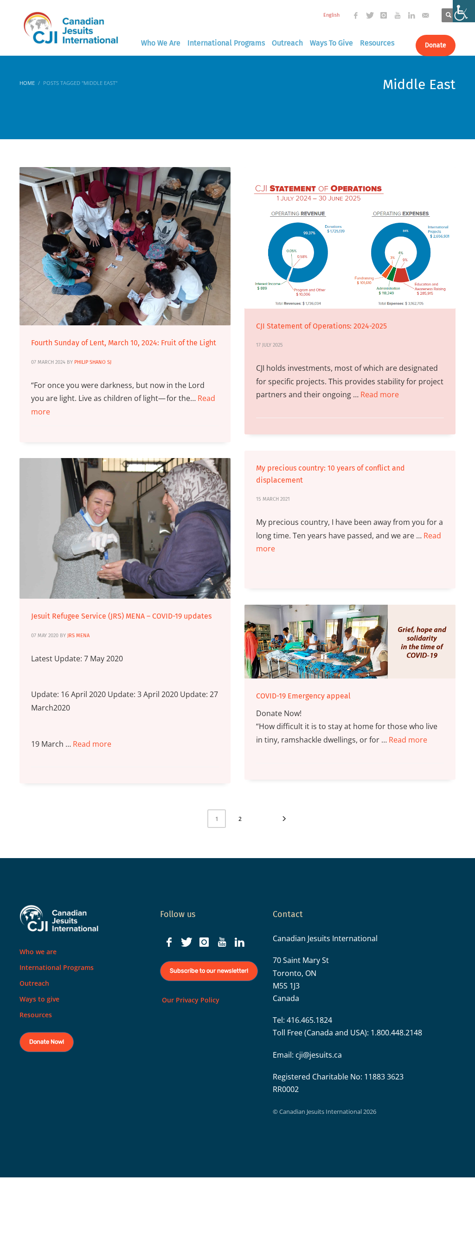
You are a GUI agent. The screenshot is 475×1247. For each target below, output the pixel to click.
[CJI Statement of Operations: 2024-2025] (350, 237)
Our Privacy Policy (189, 999)
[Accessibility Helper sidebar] (464, 11)
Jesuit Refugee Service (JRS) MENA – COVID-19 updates (121, 616)
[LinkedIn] (411, 15)
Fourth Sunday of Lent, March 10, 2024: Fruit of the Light (123, 342)
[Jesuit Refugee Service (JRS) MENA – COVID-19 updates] (125, 528)
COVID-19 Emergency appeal (303, 695)
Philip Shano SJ (92, 362)
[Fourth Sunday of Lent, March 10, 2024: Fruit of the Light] (125, 246)
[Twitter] (370, 15)
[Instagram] (384, 15)
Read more (379, 394)
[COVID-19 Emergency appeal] (350, 642)
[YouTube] (397, 15)
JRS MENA (78, 636)
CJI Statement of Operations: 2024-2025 (321, 326)
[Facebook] (356, 15)
